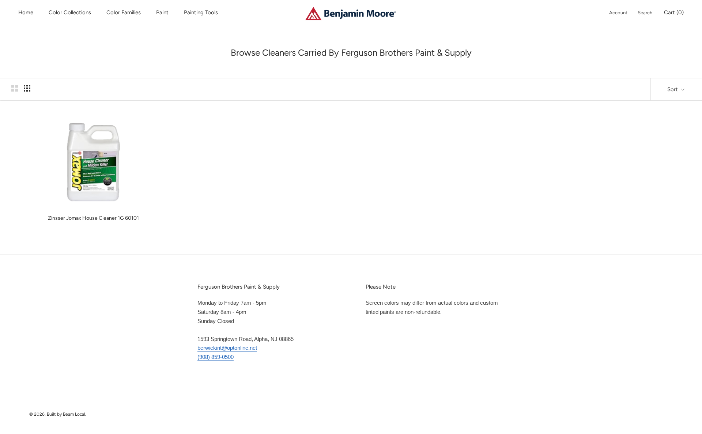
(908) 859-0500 (215, 357)
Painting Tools (201, 12)
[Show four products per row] (27, 88)
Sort (673, 89)
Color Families (123, 12)
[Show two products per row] (14, 88)
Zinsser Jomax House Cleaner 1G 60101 (93, 218)
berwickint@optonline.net (227, 348)
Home (25, 12)
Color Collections (70, 12)
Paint (162, 12)
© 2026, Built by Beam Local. (57, 414)
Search (645, 12)
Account (618, 12)
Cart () (674, 12)
